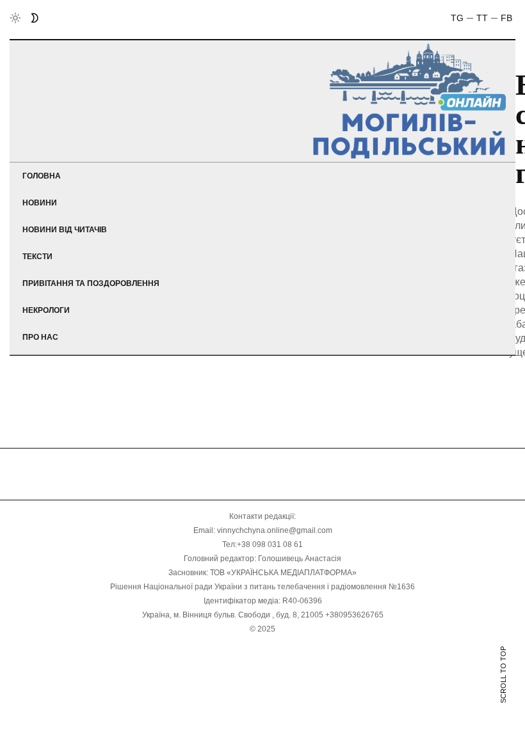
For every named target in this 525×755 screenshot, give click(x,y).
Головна (41, 175)
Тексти (37, 256)
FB (506, 18)
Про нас (40, 337)
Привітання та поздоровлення (90, 283)
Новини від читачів (64, 229)
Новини (39, 202)
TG (457, 18)
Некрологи (46, 310)
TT (482, 18)
